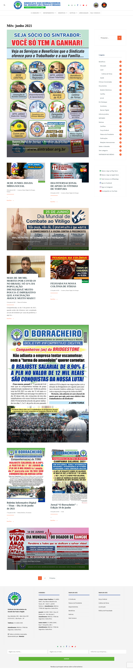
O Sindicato (35, 13)
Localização (102, 607)
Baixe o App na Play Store (109, 171)
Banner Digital (26, 148)
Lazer (102, 70)
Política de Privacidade (105, 610)
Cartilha (102, 94)
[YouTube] (83, 5)
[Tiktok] (86, 5)
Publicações (103, 138)
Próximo (52, 578)
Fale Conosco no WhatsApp (110, 179)
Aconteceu (19, 190)
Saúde (102, 78)
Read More (79, 151)
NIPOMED (102, 118)
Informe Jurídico (104, 114)
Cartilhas (103, 126)
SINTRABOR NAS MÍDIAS (106, 154)
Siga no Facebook (106, 183)
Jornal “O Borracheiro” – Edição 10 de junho (64, 506)
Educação (103, 66)
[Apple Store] (72, 5)
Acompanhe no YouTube (109, 191)
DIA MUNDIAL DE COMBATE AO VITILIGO (37, 237)
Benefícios (61, 13)
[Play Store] (69, 5)
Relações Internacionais (107, 142)
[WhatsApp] (74, 5)
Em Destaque (32, 190)
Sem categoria (103, 150)
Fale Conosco (95, 13)
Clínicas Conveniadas (105, 82)
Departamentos (48, 13)
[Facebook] (77, 5)
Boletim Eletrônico (34, 148)
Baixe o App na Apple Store (110, 175)
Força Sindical (104, 130)
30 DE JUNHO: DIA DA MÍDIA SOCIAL (19, 184)
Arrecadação (83, 13)
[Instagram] (80, 5)
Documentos (34, 433)
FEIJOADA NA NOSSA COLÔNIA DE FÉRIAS (63, 285)
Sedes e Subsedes (104, 146)
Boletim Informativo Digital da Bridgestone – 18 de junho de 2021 (47, 429)
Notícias (72, 13)
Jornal (62, 511)
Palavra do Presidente (22, 302)
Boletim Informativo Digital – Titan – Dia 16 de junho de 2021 (21, 505)
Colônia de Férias (107, 74)
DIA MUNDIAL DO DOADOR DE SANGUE (36, 557)
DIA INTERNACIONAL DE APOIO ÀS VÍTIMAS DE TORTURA (64, 186)
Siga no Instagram (107, 187)
